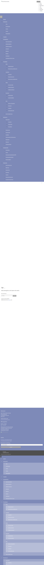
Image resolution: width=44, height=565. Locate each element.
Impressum (4, 451)
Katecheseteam (8, 132)
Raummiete (5, 162)
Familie (7, 82)
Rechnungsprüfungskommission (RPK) (11, 154)
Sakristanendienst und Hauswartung (11, 137)
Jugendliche (7, 72)
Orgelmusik (9, 108)
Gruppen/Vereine (10, 95)
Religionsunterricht (10, 66)
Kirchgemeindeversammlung (9, 157)
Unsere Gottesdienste (9, 41)
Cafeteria (7, 174)
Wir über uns (5, 117)
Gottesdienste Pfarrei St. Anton (10, 58)
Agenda (4, 19)
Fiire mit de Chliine (10, 525)
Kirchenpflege (8, 150)
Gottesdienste (5, 39)
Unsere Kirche (8, 119)
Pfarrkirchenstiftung (8, 144)
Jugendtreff (9, 74)
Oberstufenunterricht (11, 76)
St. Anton (41, 10)
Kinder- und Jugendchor (11, 103)
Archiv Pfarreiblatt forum (9, 554)
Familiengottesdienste (9, 46)
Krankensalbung (8, 33)
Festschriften (10, 126)
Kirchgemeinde (5, 147)
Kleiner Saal (7, 167)
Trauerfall (4, 36)
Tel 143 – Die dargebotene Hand (6, 439)
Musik (6, 101)
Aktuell (41, 4)
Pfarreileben (5, 61)
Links (40, 6)
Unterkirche (9, 562)
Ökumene (7, 53)
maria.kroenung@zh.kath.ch (5, 419)
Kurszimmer (7, 172)
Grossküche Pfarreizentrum (9, 179)
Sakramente (5, 21)
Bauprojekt (41, 9)
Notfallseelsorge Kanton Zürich (6, 440)
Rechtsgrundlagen (8, 159)
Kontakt (41, 8)
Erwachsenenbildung (11, 97)
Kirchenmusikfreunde (11, 110)
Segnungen (7, 48)
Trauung (7, 31)
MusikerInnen (7, 139)
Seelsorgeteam (8, 130)
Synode (7, 152)
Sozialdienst (7, 134)
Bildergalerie (42, 5)
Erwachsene (7, 533)
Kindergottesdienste (11, 87)
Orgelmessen (7, 496)
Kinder (7, 504)
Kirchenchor (10, 105)
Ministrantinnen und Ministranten (12, 68)
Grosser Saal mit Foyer (9, 165)
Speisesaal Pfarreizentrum (9, 177)
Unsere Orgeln (10, 124)
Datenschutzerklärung (6, 452)
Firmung (7, 28)
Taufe (6, 24)
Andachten (7, 51)
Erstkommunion (8, 26)
